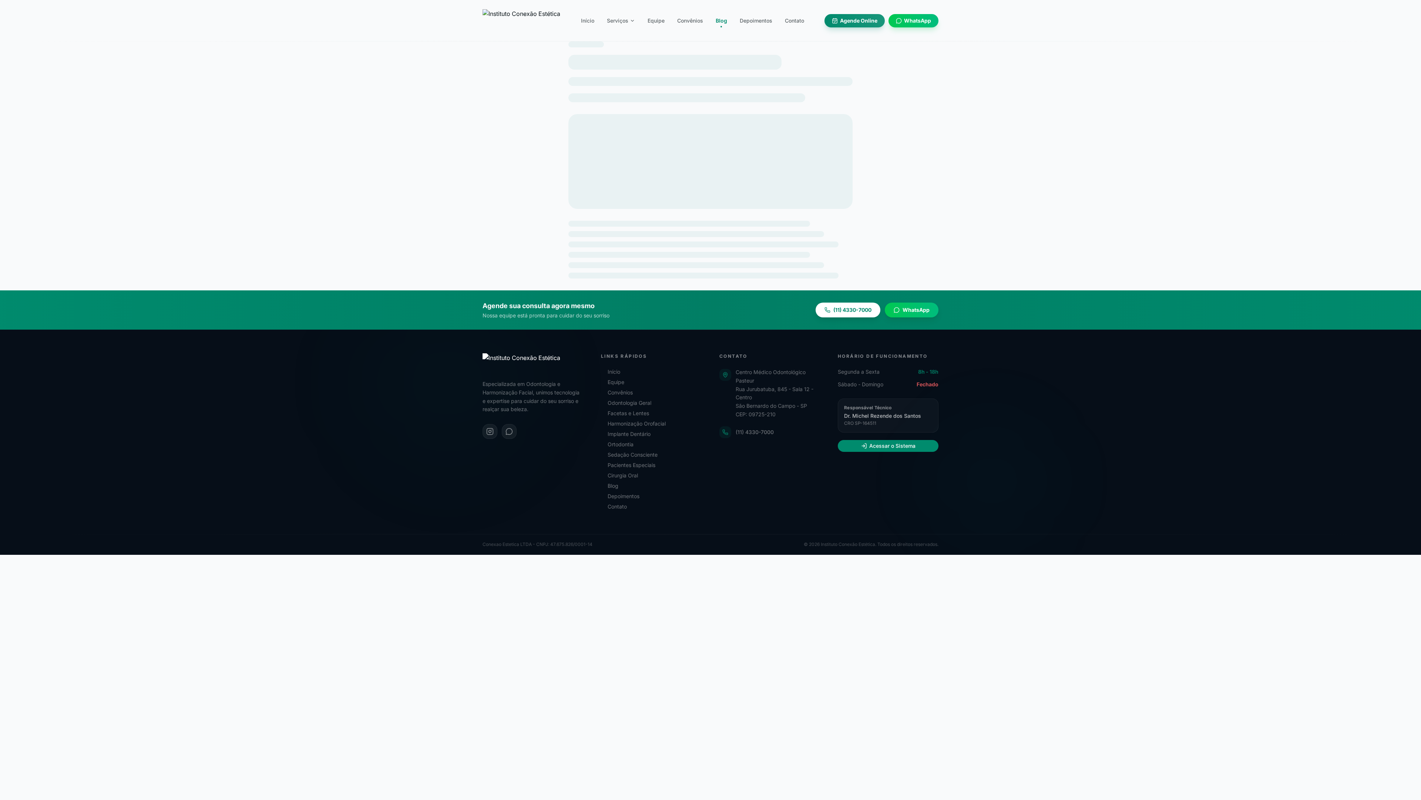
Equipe (656, 20)
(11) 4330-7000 (755, 432)
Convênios (690, 20)
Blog (721, 20)
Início (587, 20)
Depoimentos (756, 20)
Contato (794, 20)
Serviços (617, 20)
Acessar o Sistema (892, 446)
